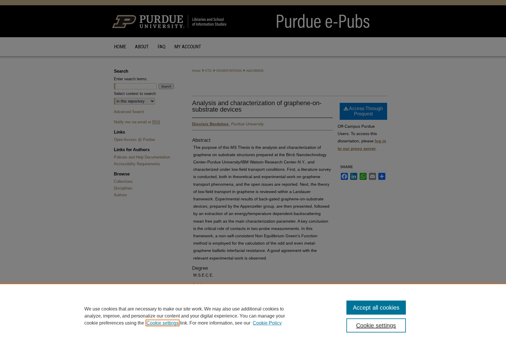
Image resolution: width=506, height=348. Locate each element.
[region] (253, 316)
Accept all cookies (376, 307)
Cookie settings (162, 322)
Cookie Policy (267, 322)
